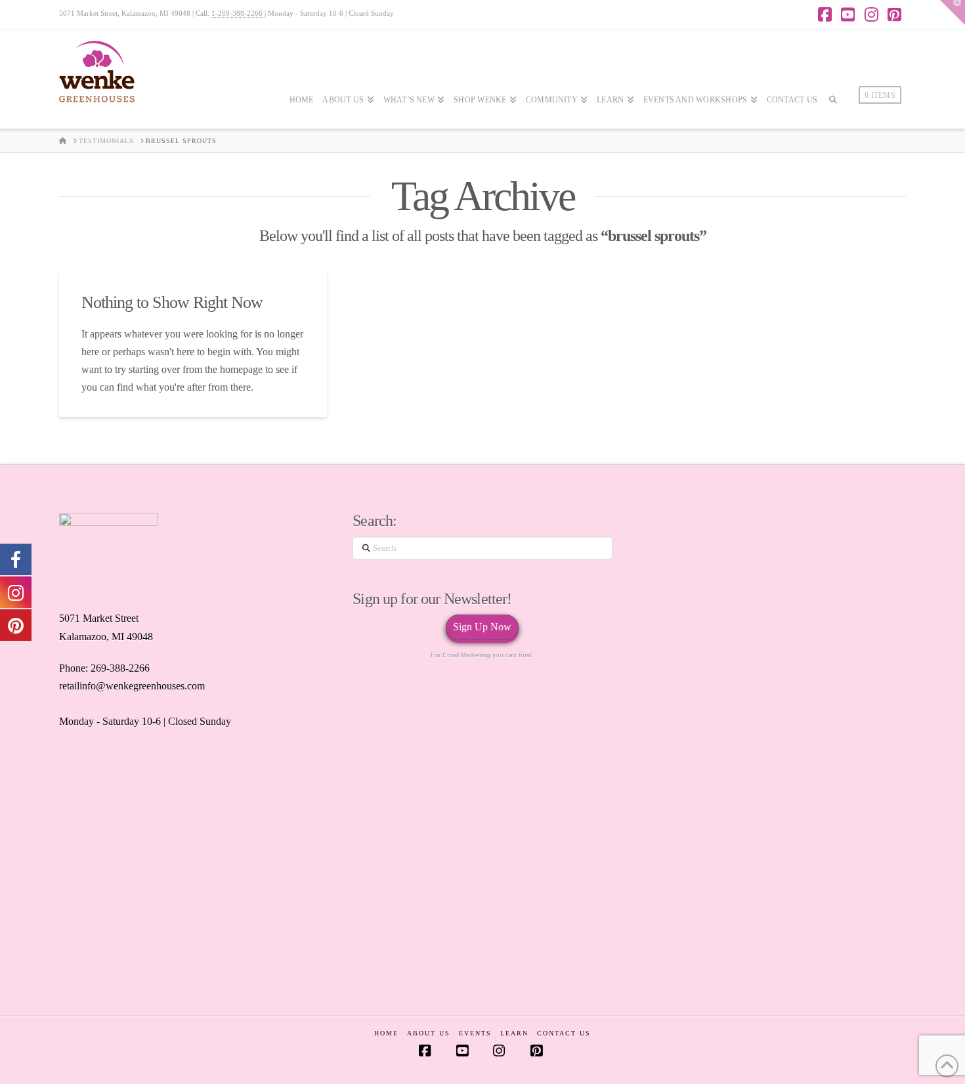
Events (475, 1033)
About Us (428, 1033)
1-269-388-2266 (238, 13)
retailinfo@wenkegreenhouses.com (132, 685)
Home (386, 1033)
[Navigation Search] (833, 138)
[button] (952, 12)
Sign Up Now (482, 626)
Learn (514, 1033)
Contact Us (564, 1033)
